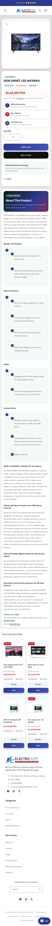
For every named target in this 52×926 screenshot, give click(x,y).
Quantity (7, 131)
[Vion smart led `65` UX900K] (38, 706)
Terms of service (26, 916)
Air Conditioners (12, 807)
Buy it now (26, 155)
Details (14, 684)
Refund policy (13, 916)
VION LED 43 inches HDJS (36, 666)
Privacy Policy (11, 860)
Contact (8, 848)
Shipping (20, 98)
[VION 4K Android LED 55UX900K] (14, 706)
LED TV (8, 819)
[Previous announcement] (5, 3)
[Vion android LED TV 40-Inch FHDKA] (14, 651)
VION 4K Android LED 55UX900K (12, 721)
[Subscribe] (39, 889)
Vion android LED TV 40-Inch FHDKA (13, 666)
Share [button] (8, 179)
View (14, 690)
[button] (5, 10)
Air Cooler (9, 813)
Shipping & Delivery (13, 866)
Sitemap (8, 872)
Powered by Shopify (27, 912)
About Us (9, 842)
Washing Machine (12, 825)
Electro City (15, 912)
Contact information (27, 920)
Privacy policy (41, 912)
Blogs (7, 854)
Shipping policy (40, 916)
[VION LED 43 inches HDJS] (38, 651)
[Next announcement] (47, 3)
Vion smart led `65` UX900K (36, 721)
